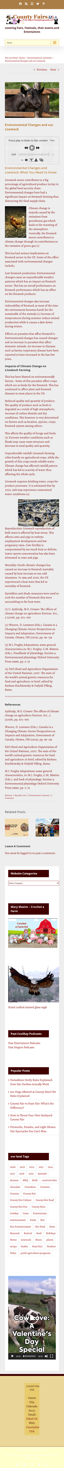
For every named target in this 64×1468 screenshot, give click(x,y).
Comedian (30, 1187)
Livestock (45, 795)
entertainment (18, 1220)
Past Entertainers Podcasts (24, 1043)
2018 (21, 1173)
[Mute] (46, 1356)
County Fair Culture (20, 1200)
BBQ (25, 1180)
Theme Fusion (32, 1457)
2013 (41, 1167)
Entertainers (40, 1213)
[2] (6, 625)
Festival (28, 1233)
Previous (42, 69)
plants (49, 1240)
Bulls (35, 1180)
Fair (42, 1220)
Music (38, 1240)
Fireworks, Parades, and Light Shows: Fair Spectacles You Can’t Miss (33, 1129)
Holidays (51, 1233)
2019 (31, 1173)
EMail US (32, 1419)
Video (13, 1253)
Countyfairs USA (33, 1429)
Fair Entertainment (20, 1226)
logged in (26, 853)
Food (39, 1233)
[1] (37, 246)
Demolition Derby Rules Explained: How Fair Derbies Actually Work (31, 1082)
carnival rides (49, 1180)
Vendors (51, 1246)
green (27, 246)
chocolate (15, 1187)
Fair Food (40, 1226)
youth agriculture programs (36, 1253)
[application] (32, 1318)
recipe (13, 1246)
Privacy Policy (20, 1449)
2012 (31, 1167)
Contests (45, 1187)
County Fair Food (45, 1200)
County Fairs (38, 1207)
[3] (6, 437)
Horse (13, 1240)
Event (33, 1220)
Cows (26, 1213)
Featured (15, 1233)
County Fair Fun (18, 1207)
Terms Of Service (34, 1449)
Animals (42, 1173)
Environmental (34, 795)
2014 (50, 1167)
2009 (12, 1167)
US (42, 393)
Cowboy (14, 1213)
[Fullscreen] (51, 1356)
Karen (9, 795)
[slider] (29, 1356)
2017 (12, 1173)
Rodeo (24, 1246)
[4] (28, 494)
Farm (52, 1226)
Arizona (14, 1180)
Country (14, 1193)
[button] (7, 827)
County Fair (29, 1193)
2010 (22, 1167)
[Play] (12, 1356)
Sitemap (46, 1449)
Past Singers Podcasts (21, 1047)
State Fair (37, 1246)
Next (53, 69)
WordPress (54, 1455)
